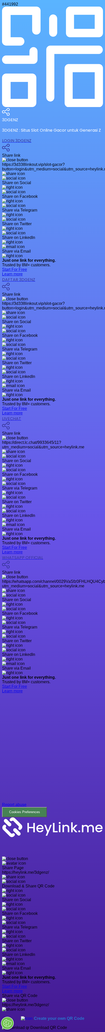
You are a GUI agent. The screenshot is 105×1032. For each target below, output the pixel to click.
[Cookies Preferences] (7, 1023)
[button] (52, 759)
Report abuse (14, 804)
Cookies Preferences (24, 812)
